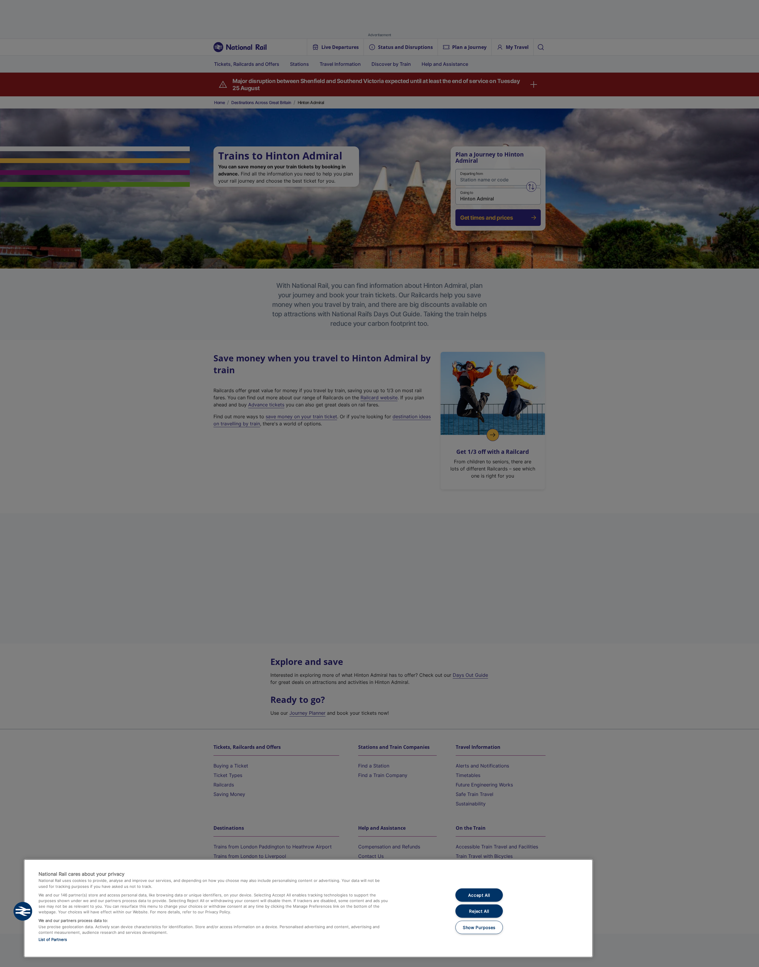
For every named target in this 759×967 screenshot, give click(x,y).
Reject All (479, 911)
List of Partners (53, 939)
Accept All (479, 895)
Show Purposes (479, 927)
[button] (22, 911)
